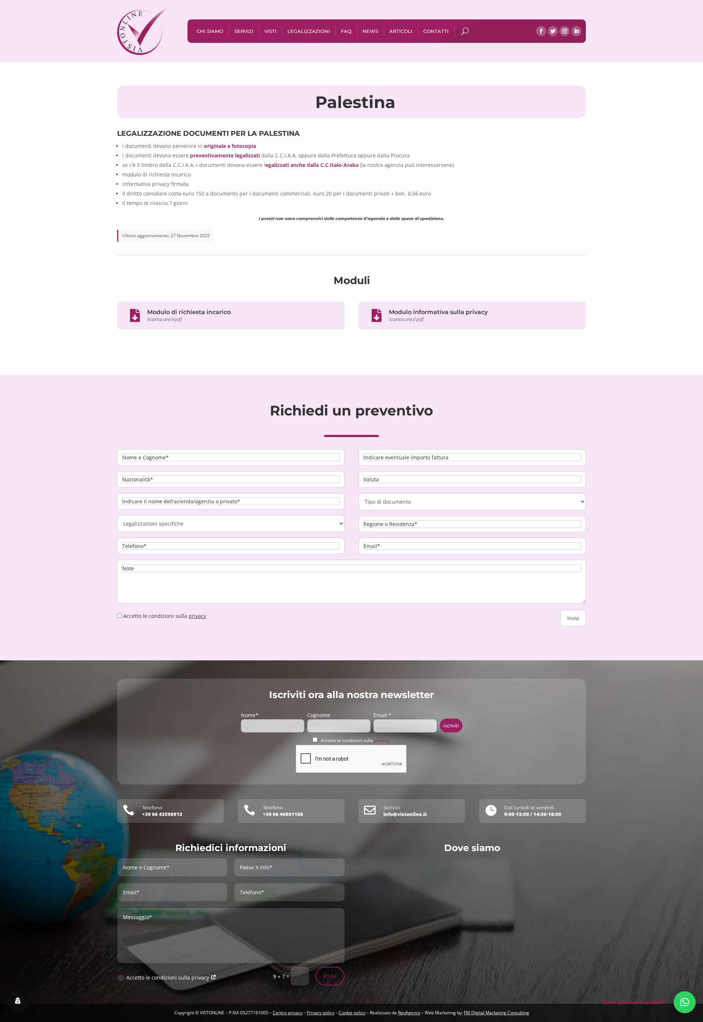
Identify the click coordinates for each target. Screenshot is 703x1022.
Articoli (400, 31)
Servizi (243, 31)
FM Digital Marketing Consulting (496, 1013)
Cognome (318, 715)
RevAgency (409, 1013)
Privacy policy (320, 1013)
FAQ (346, 31)
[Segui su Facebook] (541, 31)
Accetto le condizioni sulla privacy (168, 977)
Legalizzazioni (308, 31)
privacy (197, 615)
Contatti (436, 31)
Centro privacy (287, 1013)
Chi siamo (210, 31)
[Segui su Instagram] (564, 31)
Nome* (249, 715)
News (370, 31)
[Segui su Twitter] (553, 31)
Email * (382, 715)
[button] (685, 1002)
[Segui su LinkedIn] (576, 31)
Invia (330, 976)
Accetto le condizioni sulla (355, 740)
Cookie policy (352, 1013)
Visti (270, 31)
